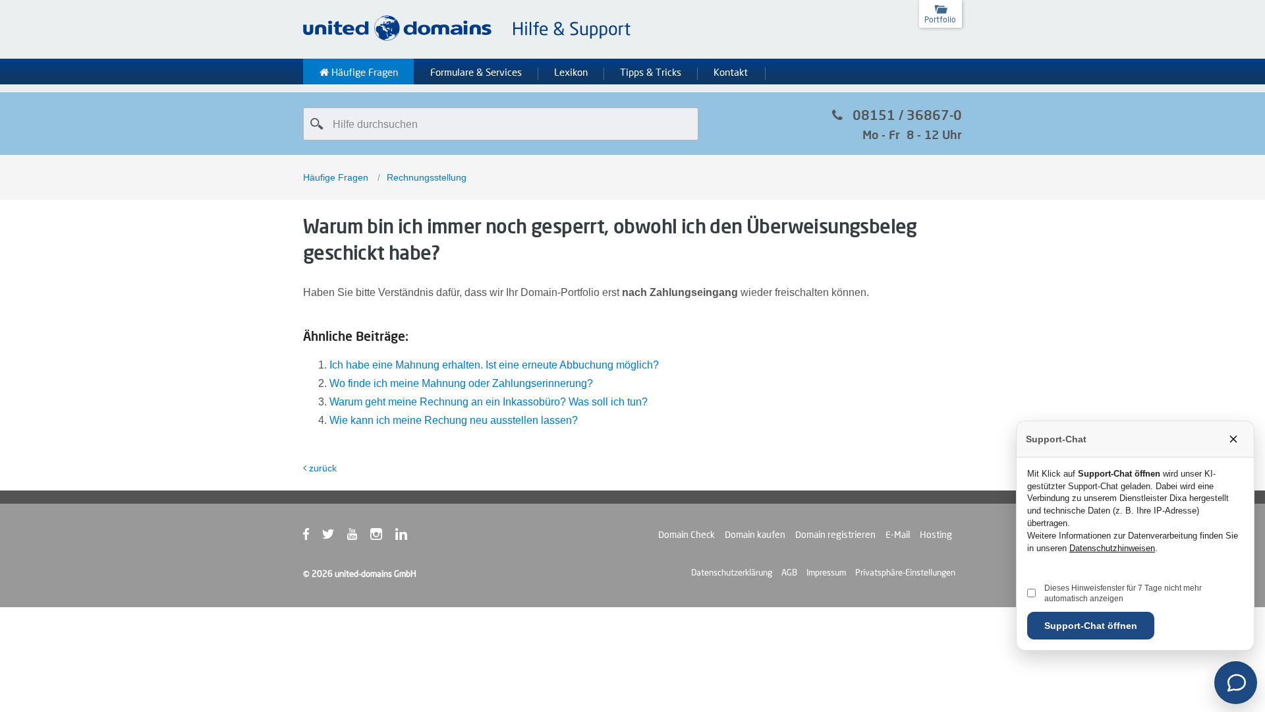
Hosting (936, 534)
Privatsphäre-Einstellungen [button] (905, 572)
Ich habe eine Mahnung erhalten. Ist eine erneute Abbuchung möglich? (494, 365)
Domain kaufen (755, 534)
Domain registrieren (835, 534)
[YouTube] (358, 536)
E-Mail (898, 534)
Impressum (826, 572)
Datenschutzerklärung (731, 572)
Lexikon (571, 72)
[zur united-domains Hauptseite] (467, 38)
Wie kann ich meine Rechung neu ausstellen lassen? (453, 420)
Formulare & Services (476, 72)
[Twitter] (334, 536)
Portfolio (940, 19)
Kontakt (731, 72)
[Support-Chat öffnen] (1235, 682)
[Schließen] (1233, 439)
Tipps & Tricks (650, 72)
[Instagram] (382, 536)
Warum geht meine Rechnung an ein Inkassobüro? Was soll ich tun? (488, 401)
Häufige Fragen (363, 72)
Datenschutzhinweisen (1112, 548)
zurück (323, 468)
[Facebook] (312, 536)
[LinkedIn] (407, 536)
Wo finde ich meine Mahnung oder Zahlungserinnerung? (461, 383)
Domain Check (686, 534)
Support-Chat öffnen (1090, 625)
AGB (789, 572)
